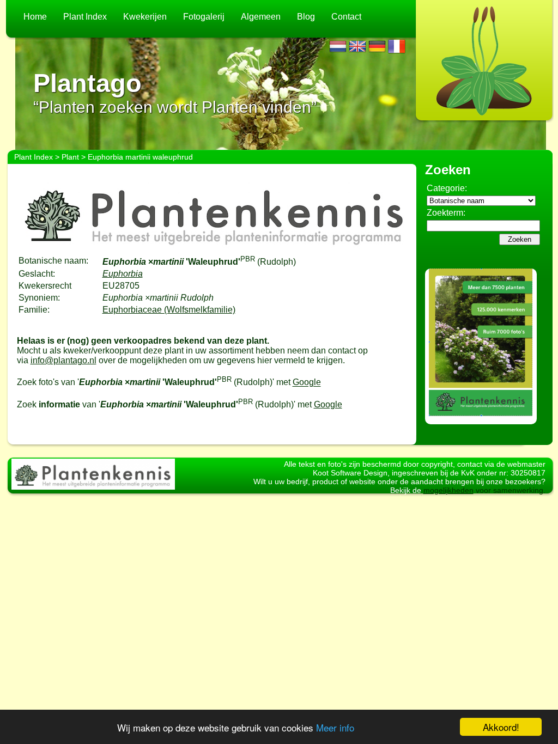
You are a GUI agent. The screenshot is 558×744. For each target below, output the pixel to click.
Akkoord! (501, 727)
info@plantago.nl (63, 360)
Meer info (335, 727)
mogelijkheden (448, 490)
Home (35, 16)
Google (307, 382)
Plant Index (85, 16)
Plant (70, 157)
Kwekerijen (145, 16)
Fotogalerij (204, 16)
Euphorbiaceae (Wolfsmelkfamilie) (168, 309)
